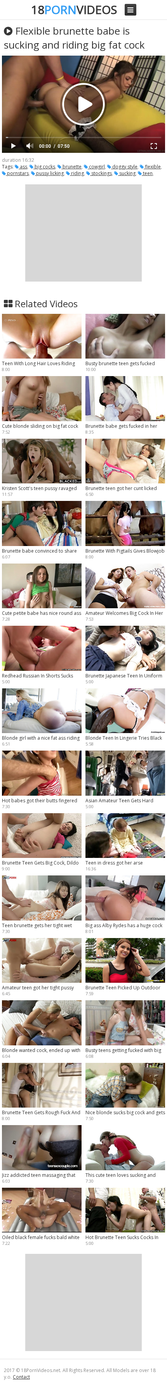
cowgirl (96, 166)
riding (77, 173)
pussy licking (49, 173)
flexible (152, 166)
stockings (101, 173)
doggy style (124, 166)
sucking (127, 173)
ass (23, 166)
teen (147, 173)
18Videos (74, 10)
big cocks (44, 166)
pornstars (17, 173)
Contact (21, 1377)
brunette (71, 166)
